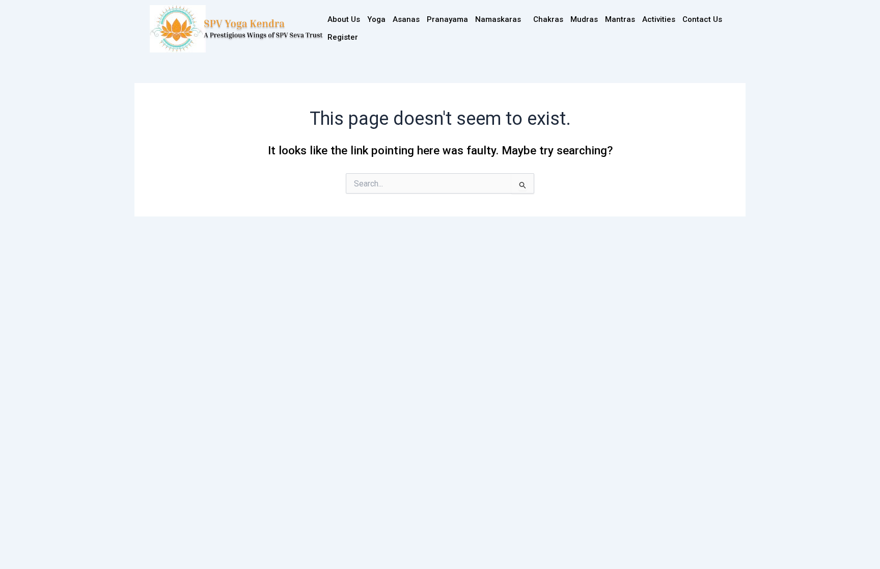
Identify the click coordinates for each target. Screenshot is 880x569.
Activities (658, 19)
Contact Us (702, 19)
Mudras (584, 19)
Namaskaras (498, 19)
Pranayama (447, 19)
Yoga (376, 19)
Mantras (620, 19)
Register (342, 37)
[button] (501, 20)
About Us (343, 19)
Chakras (548, 19)
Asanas (406, 19)
